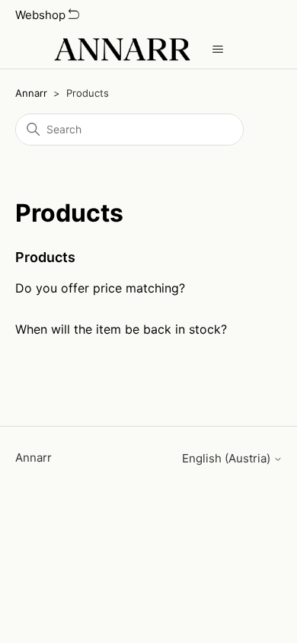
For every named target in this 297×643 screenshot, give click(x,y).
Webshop (42, 15)
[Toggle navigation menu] (217, 49)
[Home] (122, 49)
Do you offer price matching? (100, 288)
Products (45, 257)
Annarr (31, 93)
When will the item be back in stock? (121, 329)
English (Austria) (227, 458)
